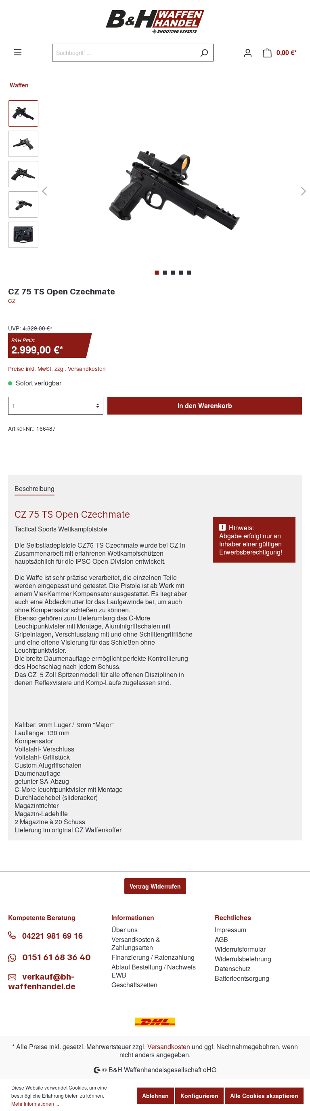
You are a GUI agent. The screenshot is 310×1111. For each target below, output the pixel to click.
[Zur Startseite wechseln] (155, 22)
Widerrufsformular (240, 949)
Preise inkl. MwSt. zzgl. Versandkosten (57, 368)
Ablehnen (155, 1096)
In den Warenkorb (205, 405)
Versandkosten (168, 1046)
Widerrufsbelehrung (243, 958)
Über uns (124, 929)
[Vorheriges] (44, 190)
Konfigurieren (199, 1096)
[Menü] (17, 52)
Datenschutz (233, 968)
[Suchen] (204, 52)
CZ (11, 300)
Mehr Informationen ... (35, 1103)
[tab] (34, 488)
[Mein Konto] (248, 52)
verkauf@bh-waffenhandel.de (41, 981)
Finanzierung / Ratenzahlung (153, 957)
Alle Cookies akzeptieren (264, 1096)
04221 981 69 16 (52, 935)
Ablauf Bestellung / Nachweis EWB (153, 971)
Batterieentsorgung (242, 978)
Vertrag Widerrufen (155, 886)
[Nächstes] (303, 190)
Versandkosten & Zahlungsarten (135, 943)
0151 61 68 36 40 (55, 957)
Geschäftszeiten (134, 984)
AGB (221, 939)
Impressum (230, 929)
